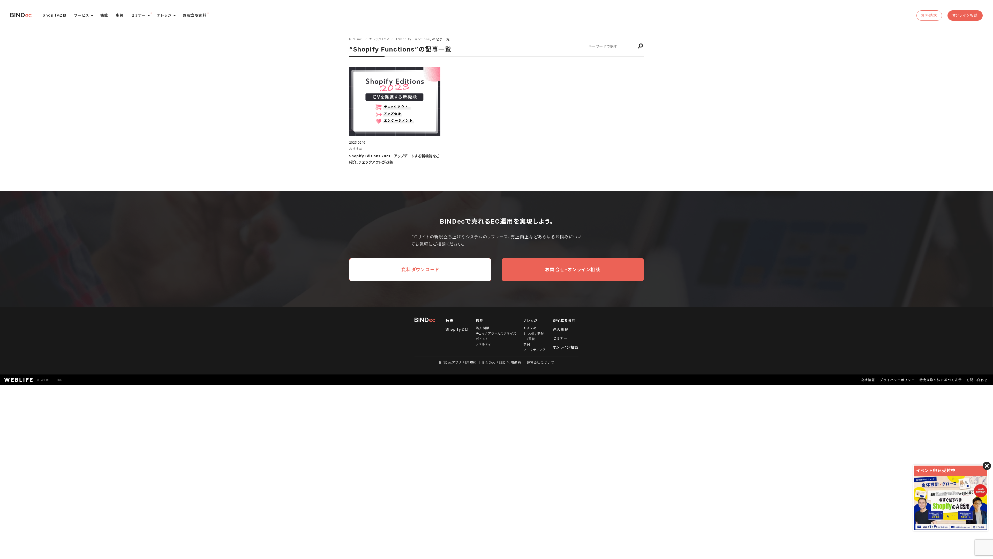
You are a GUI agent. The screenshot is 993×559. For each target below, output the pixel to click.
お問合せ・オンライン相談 (572, 269)
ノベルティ (483, 344)
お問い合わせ (977, 380)
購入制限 (483, 328)
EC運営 (529, 339)
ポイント (482, 339)
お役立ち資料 (564, 320)
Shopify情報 (533, 333)
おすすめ (530, 328)
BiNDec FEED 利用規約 (501, 362)
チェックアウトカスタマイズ (496, 333)
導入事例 (561, 329)
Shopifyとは (457, 329)
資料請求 (929, 15)
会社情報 (868, 380)
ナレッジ (530, 320)
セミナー (560, 338)
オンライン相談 (965, 15)
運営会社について (540, 362)
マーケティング (534, 350)
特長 (450, 320)
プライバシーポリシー (897, 380)
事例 (526, 344)
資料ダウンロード (420, 269)
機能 (480, 320)
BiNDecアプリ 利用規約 (458, 362)
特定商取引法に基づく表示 (941, 380)
